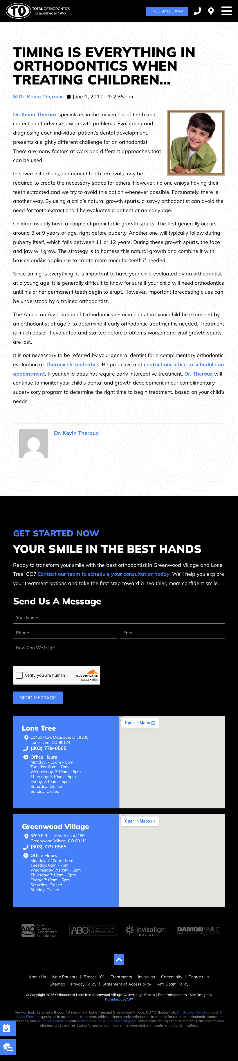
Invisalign (146, 976)
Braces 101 (94, 976)
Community (171, 976)
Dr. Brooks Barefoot (194, 1012)
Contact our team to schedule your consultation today (103, 574)
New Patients (64, 976)
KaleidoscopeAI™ (119, 999)
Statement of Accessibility (126, 984)
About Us (37, 976)
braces (83, 1021)
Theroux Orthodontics (72, 364)
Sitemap (57, 984)
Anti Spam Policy (172, 984)
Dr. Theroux (198, 373)
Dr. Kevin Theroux (35, 114)
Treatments (121, 976)
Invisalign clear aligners (116, 1021)
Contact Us (198, 976)
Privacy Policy (83, 984)
